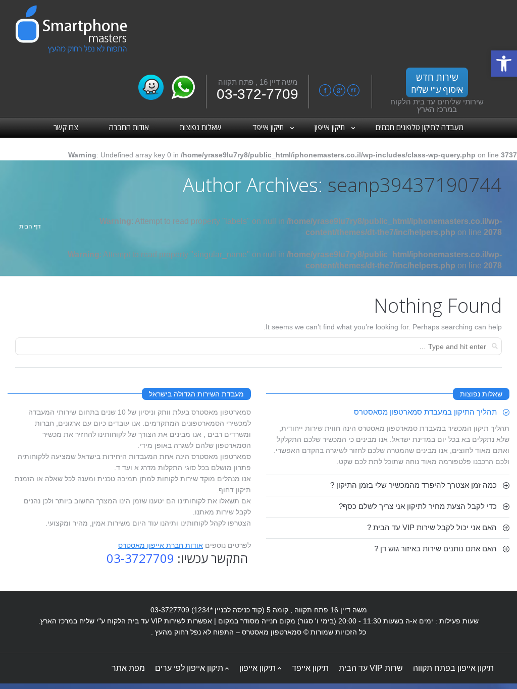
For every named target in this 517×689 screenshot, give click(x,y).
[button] (504, 63)
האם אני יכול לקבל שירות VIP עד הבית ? (432, 527)
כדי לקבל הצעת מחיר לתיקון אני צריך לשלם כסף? (418, 506)
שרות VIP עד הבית (371, 668)
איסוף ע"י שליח (437, 83)
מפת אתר (128, 668)
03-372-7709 (257, 94)
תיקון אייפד (310, 668)
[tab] (387, 412)
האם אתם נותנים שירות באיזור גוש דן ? (435, 548)
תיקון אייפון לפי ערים (189, 668)
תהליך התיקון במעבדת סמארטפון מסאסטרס (425, 412)
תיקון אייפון (257, 668)
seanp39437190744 (415, 184)
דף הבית (30, 226)
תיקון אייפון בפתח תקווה (453, 668)
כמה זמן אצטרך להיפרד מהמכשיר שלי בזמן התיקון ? (413, 485)
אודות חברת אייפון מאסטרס (160, 545)
